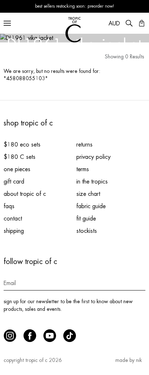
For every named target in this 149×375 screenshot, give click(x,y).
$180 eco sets (22, 145)
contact (13, 219)
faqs (9, 206)
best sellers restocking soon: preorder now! (74, 6)
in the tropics (92, 182)
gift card (14, 182)
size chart (88, 194)
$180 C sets (19, 157)
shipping (14, 231)
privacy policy (93, 157)
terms (82, 169)
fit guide (86, 219)
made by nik (128, 360)
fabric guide (91, 206)
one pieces (17, 169)
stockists (86, 231)
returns (84, 145)
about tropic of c (25, 194)
